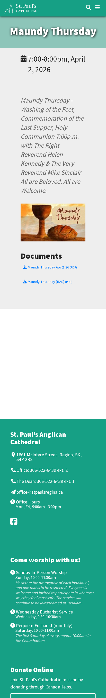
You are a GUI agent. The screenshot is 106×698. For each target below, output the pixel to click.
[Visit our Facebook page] (14, 521)
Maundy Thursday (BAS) (49, 281)
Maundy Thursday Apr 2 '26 (52, 267)
